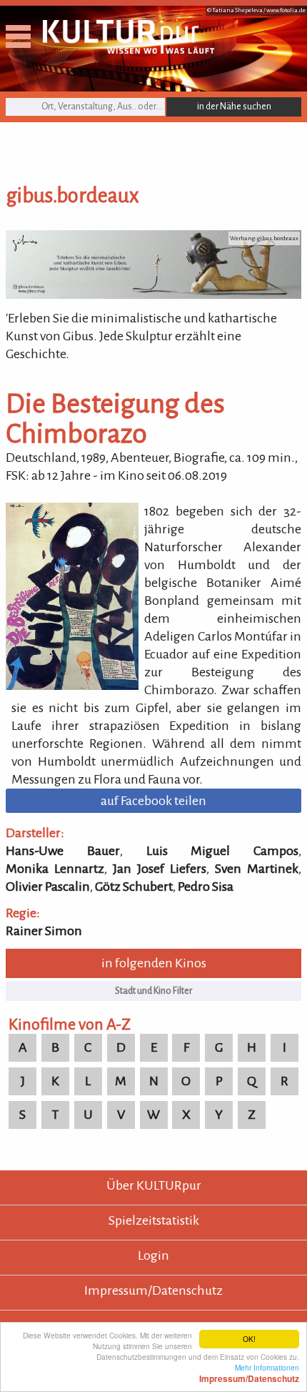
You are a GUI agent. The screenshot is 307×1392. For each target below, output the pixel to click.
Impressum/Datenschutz (153, 1290)
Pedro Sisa (205, 886)
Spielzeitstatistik (154, 1220)
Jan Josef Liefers (159, 869)
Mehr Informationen (249, 1372)
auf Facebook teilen (153, 801)
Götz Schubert (134, 886)
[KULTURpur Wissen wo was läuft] (128, 49)
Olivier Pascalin (48, 886)
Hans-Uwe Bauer (63, 851)
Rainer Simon (44, 931)
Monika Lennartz (55, 869)
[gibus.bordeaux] (153, 294)
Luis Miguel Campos (222, 851)
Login (153, 1255)
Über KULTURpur (153, 1185)
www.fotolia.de (286, 10)
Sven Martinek (256, 869)
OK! (249, 1338)
